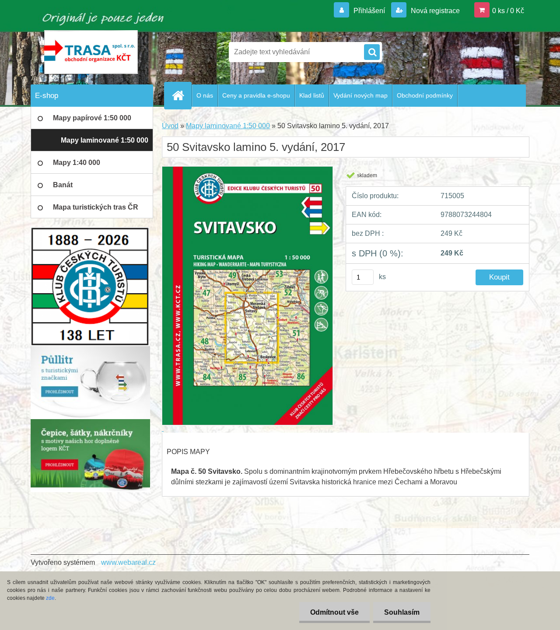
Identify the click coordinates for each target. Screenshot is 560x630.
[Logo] (91, 52)
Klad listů (311, 95)
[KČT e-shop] (90, 349)
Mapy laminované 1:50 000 (228, 126)
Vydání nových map (360, 95)
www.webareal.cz (128, 562)
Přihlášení (369, 10)
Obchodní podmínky (425, 95)
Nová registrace (434, 10)
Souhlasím (402, 612)
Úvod (170, 126)
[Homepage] (182, 95)
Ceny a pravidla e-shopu (256, 95)
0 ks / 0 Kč (508, 10)
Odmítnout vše (334, 612)
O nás (204, 95)
